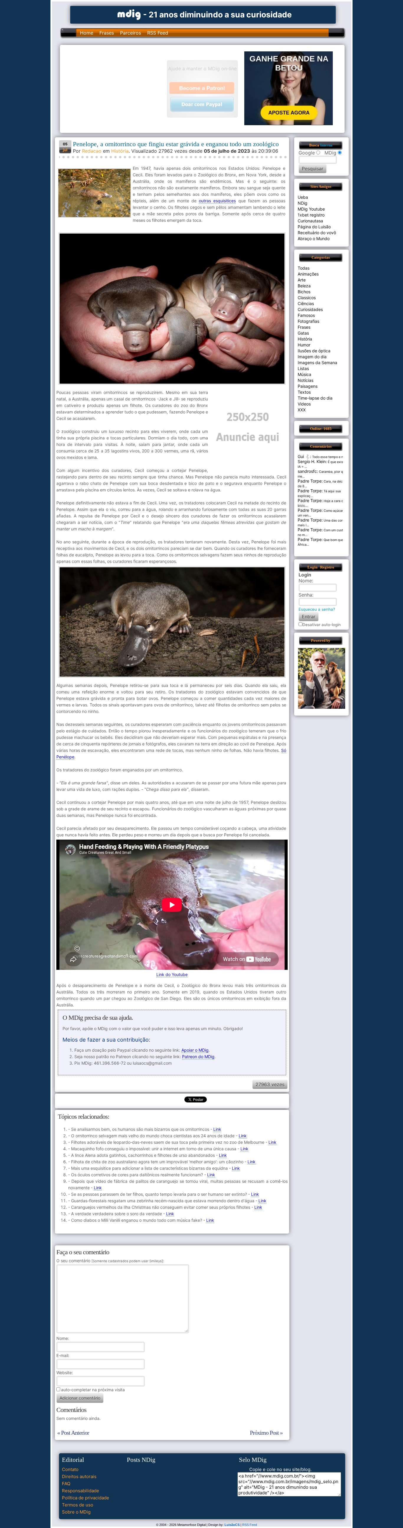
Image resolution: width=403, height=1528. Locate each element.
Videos (304, 403)
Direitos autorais (79, 1476)
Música (304, 374)
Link (217, 1129)
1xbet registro (311, 214)
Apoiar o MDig (195, 1050)
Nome (62, 1338)
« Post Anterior (73, 1432)
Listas (303, 368)
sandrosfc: (308, 471)
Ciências (306, 303)
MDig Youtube (311, 208)
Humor (304, 344)
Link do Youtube (172, 974)
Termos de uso (77, 1505)
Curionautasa (310, 220)
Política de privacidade (85, 1498)
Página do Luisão (314, 226)
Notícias (305, 380)
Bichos (304, 291)
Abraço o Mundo (314, 238)
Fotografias (308, 321)
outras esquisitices (217, 200)
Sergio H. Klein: (312, 461)
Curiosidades (310, 309)
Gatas (303, 332)
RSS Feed (157, 33)
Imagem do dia (312, 356)
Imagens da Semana (317, 362)
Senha (305, 595)
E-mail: (62, 1355)
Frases (106, 33)
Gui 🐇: (304, 456)
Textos (304, 392)
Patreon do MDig (198, 1056)
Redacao (91, 151)
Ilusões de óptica (314, 350)
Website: (64, 1372)
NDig (302, 203)
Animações (308, 273)
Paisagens (307, 386)
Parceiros (130, 33)
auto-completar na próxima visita (93, 1389)
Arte (302, 279)
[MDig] (129, 14)
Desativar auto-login (321, 624)
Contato (70, 1469)
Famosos (306, 315)
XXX (302, 409)
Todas (303, 268)
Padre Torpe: (310, 480)
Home (86, 33)
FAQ (66, 1483)
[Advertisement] (116, 88)
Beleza (304, 285)
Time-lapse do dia (315, 397)
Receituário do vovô (317, 232)
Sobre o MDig (76, 1512)
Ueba (303, 197)
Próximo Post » (266, 1432)
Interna (326, 145)
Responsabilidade (80, 1490)
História (120, 151)
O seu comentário (109, 1260)
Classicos (307, 297)
